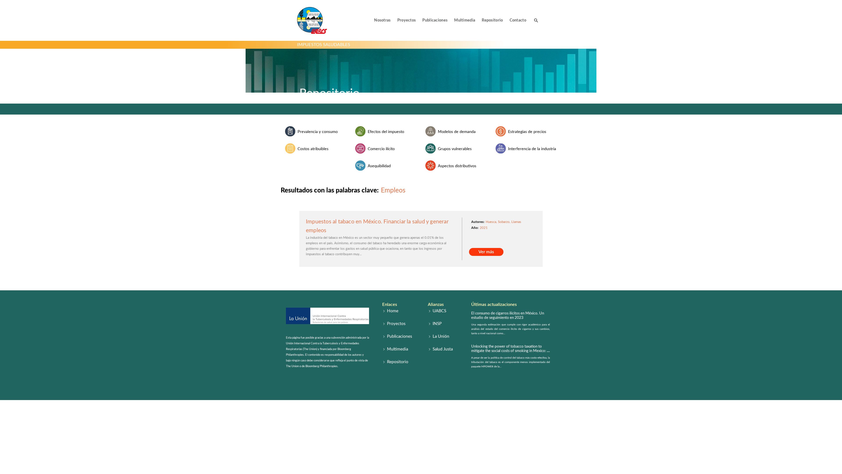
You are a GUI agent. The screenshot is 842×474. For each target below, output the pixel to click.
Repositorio (492, 20)
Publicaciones (435, 20)
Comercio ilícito (381, 149)
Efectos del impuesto (386, 132)
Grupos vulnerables (455, 149)
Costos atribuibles (313, 149)
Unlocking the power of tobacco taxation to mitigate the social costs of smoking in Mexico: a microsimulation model (510, 351)
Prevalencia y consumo (318, 132)
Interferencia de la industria (532, 149)
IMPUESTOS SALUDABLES (323, 45)
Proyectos (406, 20)
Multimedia (464, 20)
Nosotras (382, 20)
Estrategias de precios (527, 132)
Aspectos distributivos (457, 166)
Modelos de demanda (457, 132)
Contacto (518, 20)
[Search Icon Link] (536, 20)
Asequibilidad (379, 166)
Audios (431, 274)
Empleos (393, 190)
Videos (410, 274)
